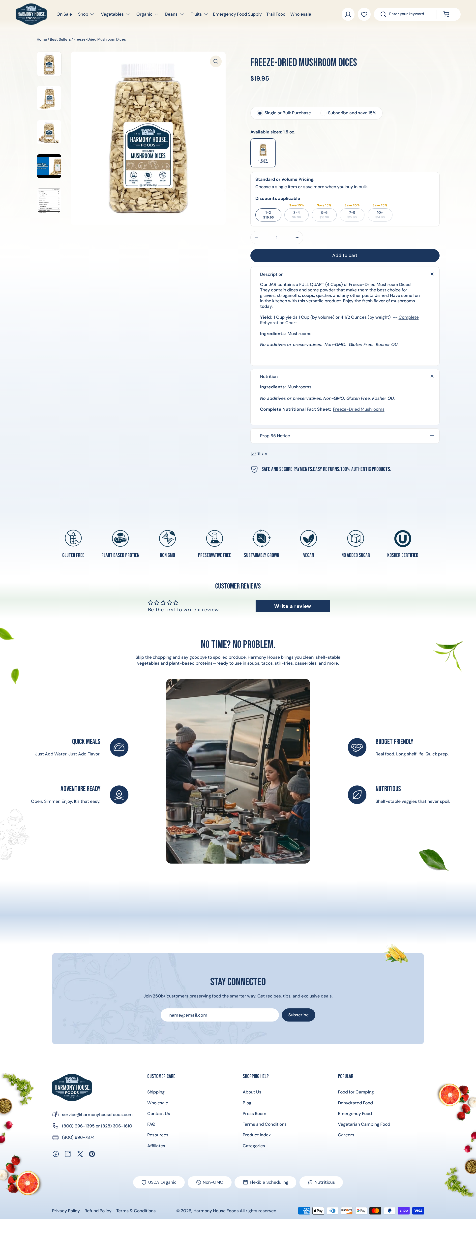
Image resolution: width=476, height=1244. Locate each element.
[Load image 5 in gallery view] (49, 200)
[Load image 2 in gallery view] (49, 98)
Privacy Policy (66, 1210)
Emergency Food (355, 1113)
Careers (346, 1135)
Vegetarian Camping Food (364, 1124)
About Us (252, 1092)
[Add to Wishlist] (364, 14)
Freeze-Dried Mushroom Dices (100, 39)
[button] (83, 14)
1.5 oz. (263, 161)
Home (42, 39)
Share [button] (262, 453)
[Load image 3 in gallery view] (49, 132)
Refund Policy (98, 1210)
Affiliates (156, 1146)
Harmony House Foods (216, 1210)
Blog (247, 1103)
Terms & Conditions (136, 1210)
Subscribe (298, 1015)
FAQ (151, 1124)
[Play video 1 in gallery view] (49, 166)
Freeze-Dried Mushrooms (359, 409)
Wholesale (157, 1103)
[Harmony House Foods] (72, 1087)
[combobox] (409, 14)
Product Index (257, 1135)
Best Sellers (60, 39)
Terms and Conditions (265, 1124)
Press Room (254, 1113)
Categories (254, 1146)
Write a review (292, 606)
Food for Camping (356, 1092)
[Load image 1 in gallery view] (49, 64)
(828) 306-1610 (116, 1126)
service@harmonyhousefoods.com (97, 1114)
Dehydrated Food (355, 1103)
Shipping (156, 1092)
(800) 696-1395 (78, 1126)
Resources (157, 1135)
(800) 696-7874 (78, 1137)
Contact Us (158, 1113)
